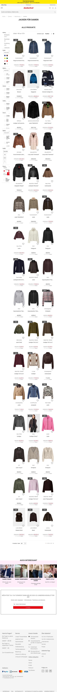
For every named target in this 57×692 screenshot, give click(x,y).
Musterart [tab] (5, 68)
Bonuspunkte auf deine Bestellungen (36, 652)
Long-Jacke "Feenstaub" (33, 154)
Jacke (33, 217)
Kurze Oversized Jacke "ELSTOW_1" (19, 154)
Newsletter (18, 644)
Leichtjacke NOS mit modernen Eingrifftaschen (19, 279)
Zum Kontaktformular (8, 652)
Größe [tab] (4, 148)
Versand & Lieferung (20, 654)
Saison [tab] (4, 86)
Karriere (44, 644)
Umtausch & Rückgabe (21, 656)
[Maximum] (8, 171)
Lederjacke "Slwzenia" (33, 185)
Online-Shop (3, 4)
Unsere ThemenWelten (21, 636)
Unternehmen (45, 641)
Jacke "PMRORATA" (33, 123)
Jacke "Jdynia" (19, 467)
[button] (23, 56)
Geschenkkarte (19, 641)
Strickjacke (47, 311)
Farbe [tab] (4, 50)
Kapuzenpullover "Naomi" (48, 279)
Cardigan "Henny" (33, 436)
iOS (42, 656)
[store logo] (19, 8)
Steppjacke (33, 91)
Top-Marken (31, 670)
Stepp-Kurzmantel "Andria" (19, 60)
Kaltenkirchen (53, 4)
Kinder (30, 665)
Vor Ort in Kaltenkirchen (48, 639)
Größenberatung (19, 646)
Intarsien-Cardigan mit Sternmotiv (48, 91)
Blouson (19, 91)
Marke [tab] (4, 130)
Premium (30, 668)
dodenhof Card (19, 639)
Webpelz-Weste (19, 530)
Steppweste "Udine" (47, 60)
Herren (30, 662)
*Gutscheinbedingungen (7, 675)
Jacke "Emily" (19, 342)
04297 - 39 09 (6, 641)
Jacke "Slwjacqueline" (48, 499)
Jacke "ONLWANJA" (19, 217)
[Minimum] (4, 171)
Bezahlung (18, 651)
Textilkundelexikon (20, 649)
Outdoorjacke (48, 185)
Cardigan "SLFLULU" (33, 342)
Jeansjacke (33, 405)
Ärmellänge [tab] (5, 112)
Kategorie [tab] (5, 32)
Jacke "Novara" (47, 123)
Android (44, 654)
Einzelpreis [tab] (5, 166)
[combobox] (28, 12)
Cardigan (33, 373)
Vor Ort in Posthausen (47, 636)
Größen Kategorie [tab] (6, 100)
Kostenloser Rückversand (34, 647)
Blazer (33, 530)
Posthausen (28, 4)
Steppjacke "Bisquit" (19, 185)
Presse (43, 646)
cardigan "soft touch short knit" (19, 123)
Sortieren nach (40, 33)
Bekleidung (17, 16)
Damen (10, 16)
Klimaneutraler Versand (34, 637)
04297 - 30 (5, 648)
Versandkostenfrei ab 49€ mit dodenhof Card (35, 642)
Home (3, 16)
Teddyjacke (33, 248)
